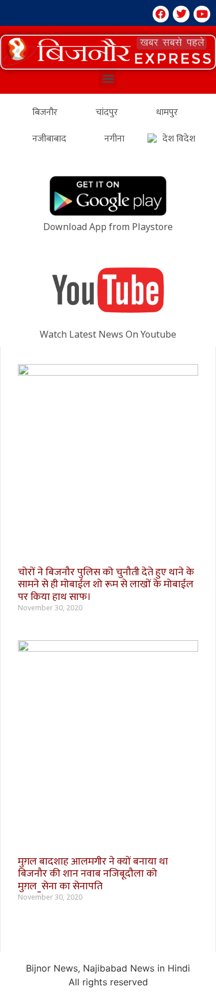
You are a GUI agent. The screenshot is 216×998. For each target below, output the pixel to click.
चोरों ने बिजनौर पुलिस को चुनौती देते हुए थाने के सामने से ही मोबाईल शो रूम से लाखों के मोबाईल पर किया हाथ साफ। (106, 585)
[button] (108, 52)
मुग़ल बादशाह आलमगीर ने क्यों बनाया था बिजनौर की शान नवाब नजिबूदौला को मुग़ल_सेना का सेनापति (93, 874)
